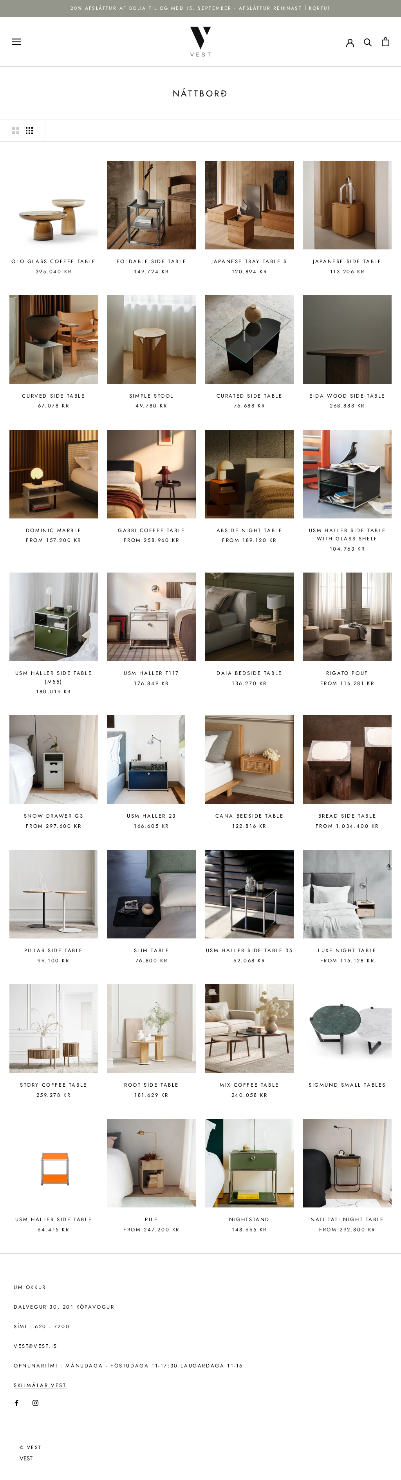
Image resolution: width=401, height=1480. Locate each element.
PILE (151, 1219)
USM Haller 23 (151, 816)
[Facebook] (17, 1402)
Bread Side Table (347, 816)
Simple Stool (151, 396)
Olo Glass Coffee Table (53, 261)
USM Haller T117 (151, 673)
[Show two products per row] (15, 130)
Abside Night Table (250, 530)
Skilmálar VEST (40, 1385)
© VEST (31, 1447)
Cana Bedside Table (249, 816)
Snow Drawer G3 (53, 816)
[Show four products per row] (29, 130)
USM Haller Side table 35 (249, 950)
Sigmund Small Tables (347, 1085)
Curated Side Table (250, 396)
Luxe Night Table (347, 950)
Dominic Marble (53, 530)
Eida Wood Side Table (347, 396)
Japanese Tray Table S (249, 261)
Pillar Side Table (53, 950)
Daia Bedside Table (249, 673)
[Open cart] (385, 41)
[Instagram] (35, 1402)
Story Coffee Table (53, 1085)
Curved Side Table (53, 396)
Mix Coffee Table (249, 1085)
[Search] (368, 42)
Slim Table (152, 950)
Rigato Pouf (347, 673)
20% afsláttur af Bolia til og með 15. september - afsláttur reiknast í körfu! (200, 8)
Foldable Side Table (151, 261)
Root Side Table (151, 1085)
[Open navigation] (16, 41)
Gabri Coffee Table (151, 530)
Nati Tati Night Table (347, 1219)
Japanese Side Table (347, 261)
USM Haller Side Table (53, 1219)
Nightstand (249, 1219)
